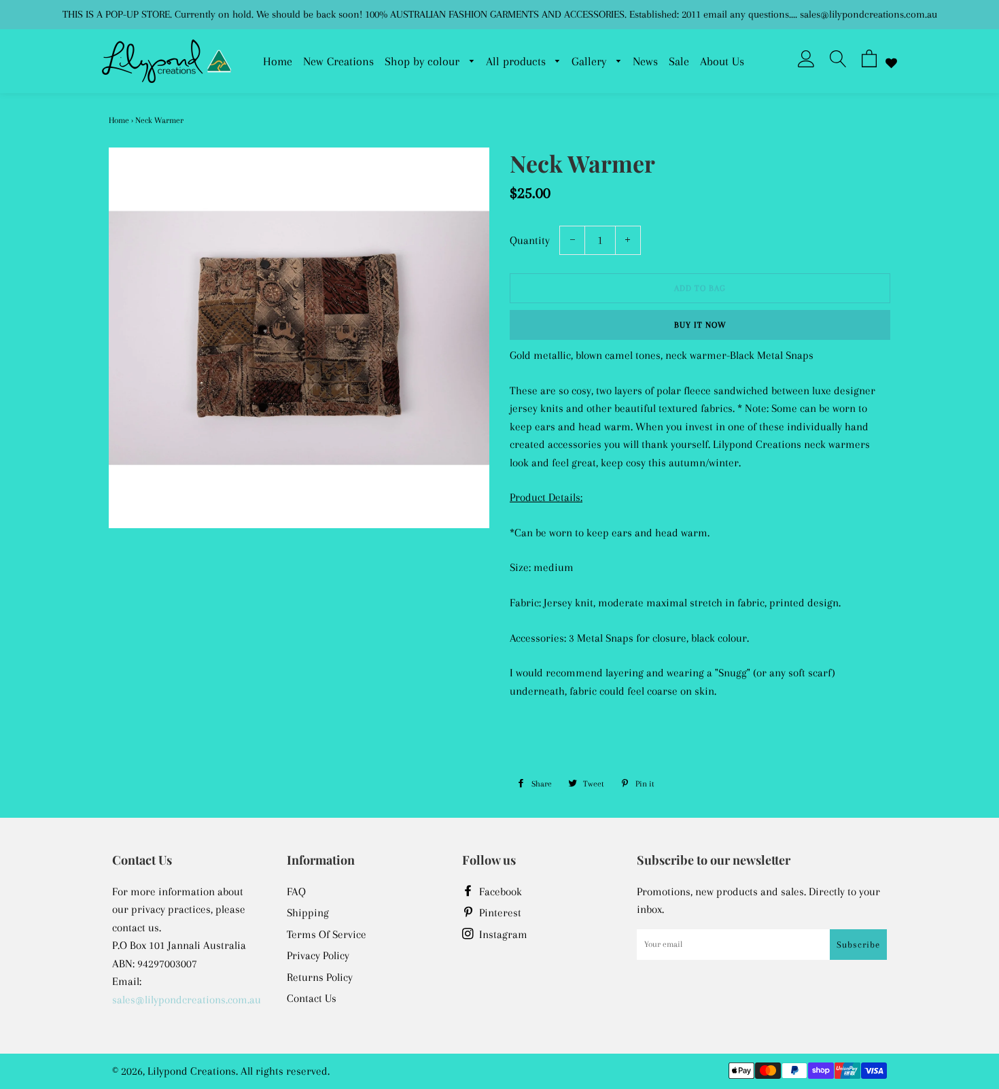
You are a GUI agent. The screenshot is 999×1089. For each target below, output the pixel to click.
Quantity (530, 240)
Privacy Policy (318, 955)
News (645, 61)
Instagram (501, 934)
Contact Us (311, 998)
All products (517, 61)
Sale (679, 61)
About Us (722, 61)
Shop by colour (424, 61)
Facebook (499, 891)
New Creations (338, 61)
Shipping (308, 912)
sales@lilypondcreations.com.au (186, 999)
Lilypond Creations (191, 1071)
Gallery (591, 61)
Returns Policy (320, 977)
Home (277, 61)
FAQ (296, 891)
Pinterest (498, 912)
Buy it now (700, 325)
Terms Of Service (326, 934)
